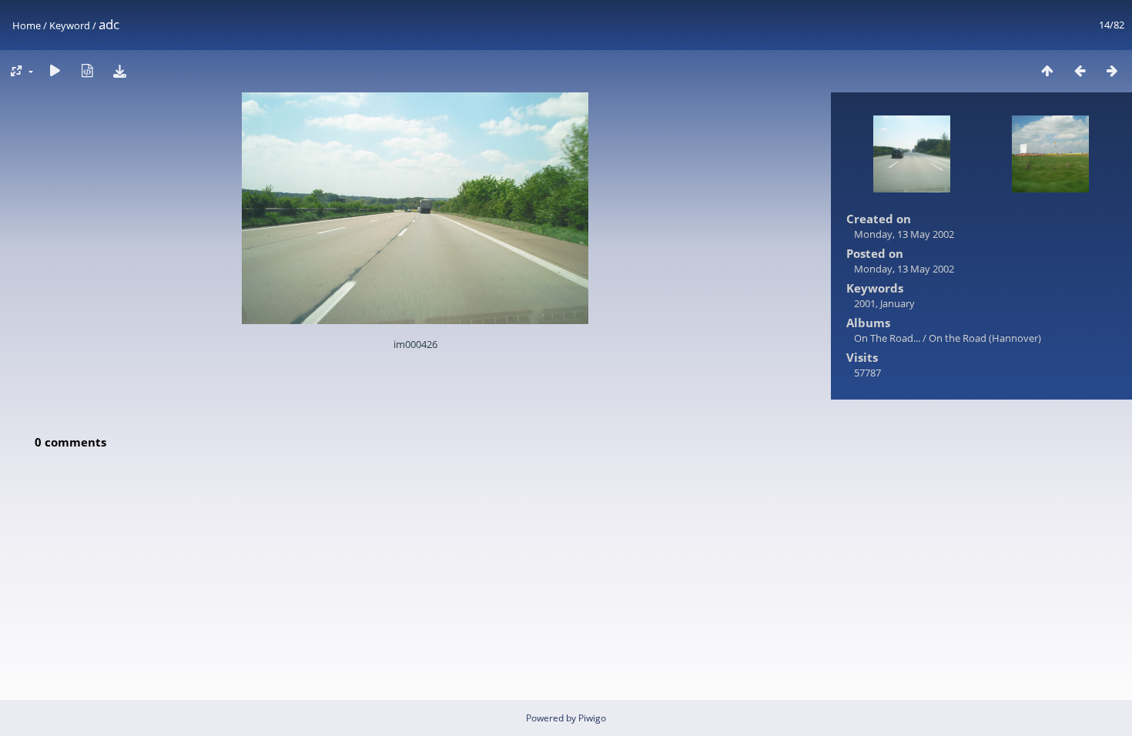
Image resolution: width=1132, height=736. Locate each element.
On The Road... (888, 338)
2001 (865, 303)
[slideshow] (55, 70)
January (897, 303)
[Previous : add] (1079, 70)
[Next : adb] (1112, 70)
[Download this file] (119, 70)
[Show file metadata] (87, 70)
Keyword (69, 25)
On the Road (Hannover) (985, 338)
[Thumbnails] (1047, 70)
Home (26, 25)
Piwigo (592, 717)
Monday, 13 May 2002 (904, 234)
